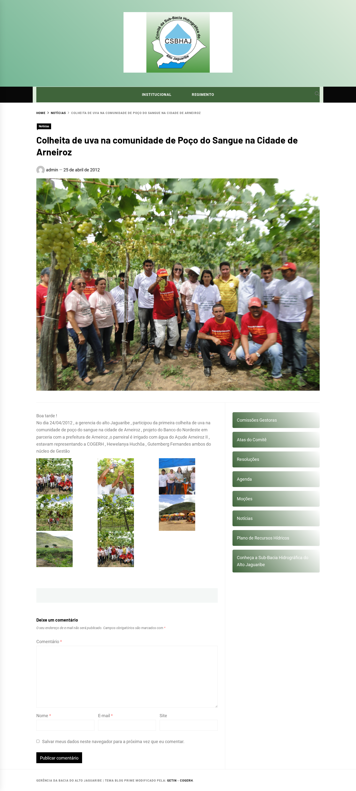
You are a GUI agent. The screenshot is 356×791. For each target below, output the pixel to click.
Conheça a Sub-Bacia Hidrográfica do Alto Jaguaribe (272, 561)
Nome (43, 715)
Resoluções (248, 459)
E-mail (105, 715)
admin (52, 169)
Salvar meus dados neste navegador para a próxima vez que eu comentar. (113, 741)
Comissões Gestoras (257, 420)
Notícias (44, 126)
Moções (244, 498)
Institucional (156, 94)
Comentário (49, 641)
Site (163, 715)
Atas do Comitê (252, 439)
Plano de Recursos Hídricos (263, 537)
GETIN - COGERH (180, 780)
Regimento (203, 94)
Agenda (244, 479)
